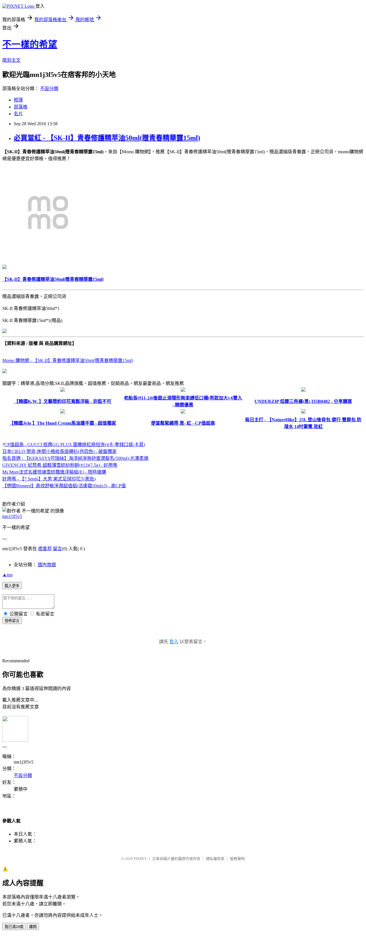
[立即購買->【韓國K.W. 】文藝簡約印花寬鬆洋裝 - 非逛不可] (62, 390)
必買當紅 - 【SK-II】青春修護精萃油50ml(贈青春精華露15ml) (107, 138)
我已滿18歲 (14, 927)
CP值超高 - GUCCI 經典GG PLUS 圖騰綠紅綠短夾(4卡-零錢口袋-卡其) (74, 444)
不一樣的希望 (29, 44)
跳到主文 (11, 60)
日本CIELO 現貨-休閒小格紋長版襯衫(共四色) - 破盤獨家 (59, 451)
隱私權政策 (215, 858)
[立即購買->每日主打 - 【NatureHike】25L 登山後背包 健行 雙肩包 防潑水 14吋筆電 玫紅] (303, 412)
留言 (57, 548)
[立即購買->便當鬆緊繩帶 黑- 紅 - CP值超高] (183, 412)
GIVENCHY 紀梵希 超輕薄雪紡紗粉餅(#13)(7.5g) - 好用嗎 (59, 465)
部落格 (20, 106)
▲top (7, 574)
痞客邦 (45, 548)
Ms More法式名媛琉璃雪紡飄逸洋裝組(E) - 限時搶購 (54, 472)
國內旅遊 (47, 564)
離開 (33, 927)
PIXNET (140, 858)
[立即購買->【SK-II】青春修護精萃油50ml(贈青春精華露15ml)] (48, 256)
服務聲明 (237, 858)
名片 (18, 113)
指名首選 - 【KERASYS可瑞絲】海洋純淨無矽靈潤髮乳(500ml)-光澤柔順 (75, 458)
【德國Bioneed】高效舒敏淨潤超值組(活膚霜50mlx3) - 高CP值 (64, 485)
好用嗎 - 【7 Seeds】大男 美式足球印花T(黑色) (49, 478)
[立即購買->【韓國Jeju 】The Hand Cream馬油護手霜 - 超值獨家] (62, 412)
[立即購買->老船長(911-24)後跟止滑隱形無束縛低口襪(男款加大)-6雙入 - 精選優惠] (183, 390)
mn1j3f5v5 (12, 516)
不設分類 (49, 88)
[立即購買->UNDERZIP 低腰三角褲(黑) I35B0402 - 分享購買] (303, 390)
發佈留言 (12, 621)
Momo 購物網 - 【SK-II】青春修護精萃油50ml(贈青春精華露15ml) (67, 360)
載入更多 (12, 586)
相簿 (18, 100)
